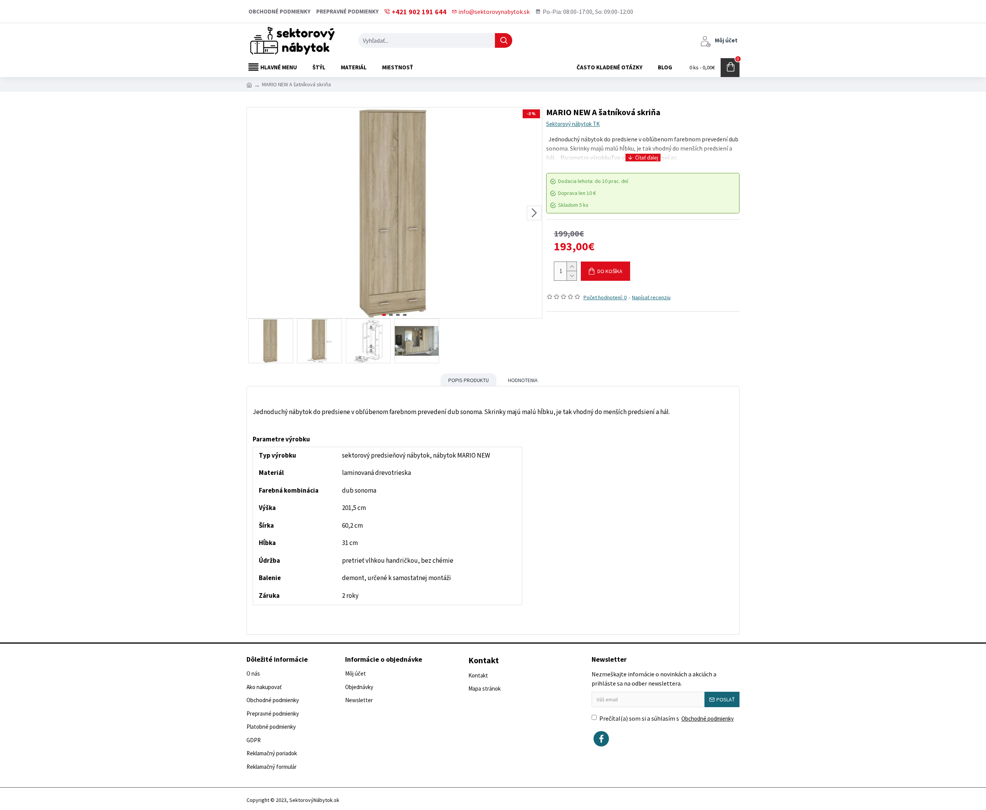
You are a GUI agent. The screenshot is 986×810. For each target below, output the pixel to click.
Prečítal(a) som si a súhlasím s (666, 718)
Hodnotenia (523, 380)
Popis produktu (468, 380)
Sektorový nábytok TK (573, 123)
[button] (254, 213)
